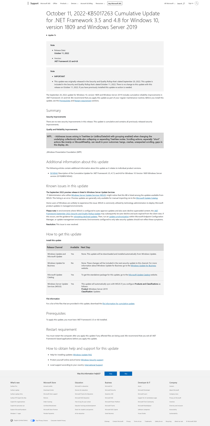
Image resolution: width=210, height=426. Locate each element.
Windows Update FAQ (82, 354)
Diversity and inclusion (176, 406)
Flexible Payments (49, 413)
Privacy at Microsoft (175, 398)
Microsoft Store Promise (51, 409)
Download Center (49, 390)
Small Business (109, 413)
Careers (171, 386)
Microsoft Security (110, 390)
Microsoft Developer (144, 390)
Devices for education (81, 390)
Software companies (144, 409)
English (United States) (21, 420)
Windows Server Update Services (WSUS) (88, 195)
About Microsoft (174, 390)
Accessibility (173, 409)
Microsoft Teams (110, 406)
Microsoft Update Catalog (147, 198)
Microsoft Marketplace (144, 406)
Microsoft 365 (45, 3)
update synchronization (119, 216)
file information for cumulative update (118, 303)
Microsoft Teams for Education (84, 394)
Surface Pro (13, 386)
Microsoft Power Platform (112, 402)
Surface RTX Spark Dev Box (18, 398)
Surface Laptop (14, 390)
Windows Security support (92, 359)
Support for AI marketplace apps (147, 398)
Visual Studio (142, 413)
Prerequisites (64, 100)
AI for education (79, 413)
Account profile (48, 386)
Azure (139, 386)
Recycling (168, 421)
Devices (73, 3)
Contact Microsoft (118, 421)
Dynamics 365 (109, 394)
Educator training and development (85, 406)
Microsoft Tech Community (146, 402)
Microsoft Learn (142, 394)
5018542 (54, 173)
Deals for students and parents (84, 409)
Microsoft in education (81, 386)
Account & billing (87, 3)
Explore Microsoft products (18, 409)
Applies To (52, 35)
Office (55, 3)
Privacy (129, 421)
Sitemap (107, 421)
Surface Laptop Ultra (16, 394)
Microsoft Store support (50, 394)
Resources (99, 3)
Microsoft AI (108, 386)
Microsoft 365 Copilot (111, 409)
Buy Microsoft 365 (114, 3)
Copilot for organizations (17, 402)
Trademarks (148, 421)
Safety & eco (158, 421)
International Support (94, 365)
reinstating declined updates (85, 216)
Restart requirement (82, 100)
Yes (110, 373)
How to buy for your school (83, 402)
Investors (172, 402)
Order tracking (48, 402)
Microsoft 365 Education (82, 398)
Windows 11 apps (15, 413)
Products (63, 3)
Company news (173, 394)
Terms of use (137, 421)
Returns (46, 398)
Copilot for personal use (17, 406)
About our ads (179, 421)
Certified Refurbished (50, 406)
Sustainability (173, 413)
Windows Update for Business (143, 265)
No (126, 373)
